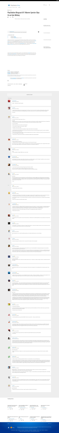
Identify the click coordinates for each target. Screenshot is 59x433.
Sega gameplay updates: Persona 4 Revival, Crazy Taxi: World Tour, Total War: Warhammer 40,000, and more (46, 417)
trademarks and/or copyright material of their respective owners (25, 427)
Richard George (43, 419)
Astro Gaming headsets (13, 78)
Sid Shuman (9, 71)
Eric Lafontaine (32, 418)
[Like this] (23, 409)
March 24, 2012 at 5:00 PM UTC (15, 315)
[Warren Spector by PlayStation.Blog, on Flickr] (22, 50)
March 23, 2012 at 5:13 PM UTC (15, 186)
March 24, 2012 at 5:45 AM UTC (15, 281)
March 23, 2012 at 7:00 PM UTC (15, 246)
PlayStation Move (22, 43)
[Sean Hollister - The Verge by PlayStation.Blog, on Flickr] (17, 68)
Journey (10, 53)
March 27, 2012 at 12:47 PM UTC (15, 386)
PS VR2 (10, 7)
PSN (12, 54)
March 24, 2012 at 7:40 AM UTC (15, 290)
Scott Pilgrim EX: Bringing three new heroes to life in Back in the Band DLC (35, 417)
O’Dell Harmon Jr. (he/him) (22, 407)
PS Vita (12, 44)
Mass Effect (14, 53)
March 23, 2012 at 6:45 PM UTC (15, 231)
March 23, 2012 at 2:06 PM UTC (15, 101)
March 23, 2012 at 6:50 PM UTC (15, 239)
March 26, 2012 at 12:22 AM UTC (15, 357)
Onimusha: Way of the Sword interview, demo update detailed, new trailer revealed (12, 405)
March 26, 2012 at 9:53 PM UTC (15, 377)
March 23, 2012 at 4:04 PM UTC (15, 157)
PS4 (11, 7)
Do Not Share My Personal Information (35, 431)
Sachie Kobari (10, 407)
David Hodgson (32, 407)
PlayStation (15, 5)
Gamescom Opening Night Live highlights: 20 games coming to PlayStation (23, 405)
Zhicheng (21, 418)
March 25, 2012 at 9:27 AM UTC (15, 322)
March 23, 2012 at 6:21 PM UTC (15, 223)
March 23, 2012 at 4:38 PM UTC (15, 165)
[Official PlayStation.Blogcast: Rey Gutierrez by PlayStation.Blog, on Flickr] (26, 68)
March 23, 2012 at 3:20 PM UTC (15, 139)
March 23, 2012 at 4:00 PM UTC (15, 149)
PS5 (8, 7)
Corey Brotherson (44, 407)
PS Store (14, 7)
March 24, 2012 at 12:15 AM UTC (15, 265)
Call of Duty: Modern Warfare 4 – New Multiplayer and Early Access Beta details (34, 405)
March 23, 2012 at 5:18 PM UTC (15, 204)
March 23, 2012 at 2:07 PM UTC (15, 108)
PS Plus (16, 7)
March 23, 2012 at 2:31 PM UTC (15, 117)
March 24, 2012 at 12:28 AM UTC (15, 273)
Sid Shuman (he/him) (12, 31)
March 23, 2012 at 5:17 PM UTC (15, 193)
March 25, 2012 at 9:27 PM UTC (15, 338)
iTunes (15, 36)
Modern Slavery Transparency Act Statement (25, 431)
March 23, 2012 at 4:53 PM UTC (15, 174)
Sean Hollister (9, 73)
